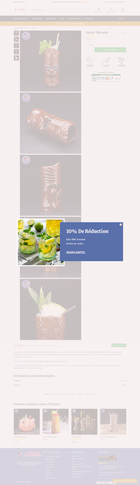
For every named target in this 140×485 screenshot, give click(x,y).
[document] (70, 242)
